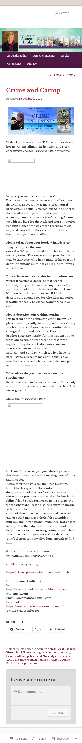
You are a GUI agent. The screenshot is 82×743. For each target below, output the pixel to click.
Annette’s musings (44, 55)
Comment (57, 712)
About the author (17, 55)
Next (71, 74)
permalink (30, 663)
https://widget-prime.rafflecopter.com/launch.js (39, 572)
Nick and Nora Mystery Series (50, 656)
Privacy (32, 63)
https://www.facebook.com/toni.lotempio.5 (35, 606)
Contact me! (14, 63)
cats (48, 652)
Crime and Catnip (17, 656)
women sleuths (36, 659)
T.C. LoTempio (16, 659)
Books (65, 55)
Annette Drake (60, 659)
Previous (56, 74)
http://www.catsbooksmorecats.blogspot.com (36, 589)
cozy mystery (61, 652)
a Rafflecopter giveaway (22, 564)
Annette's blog (46, 648)
